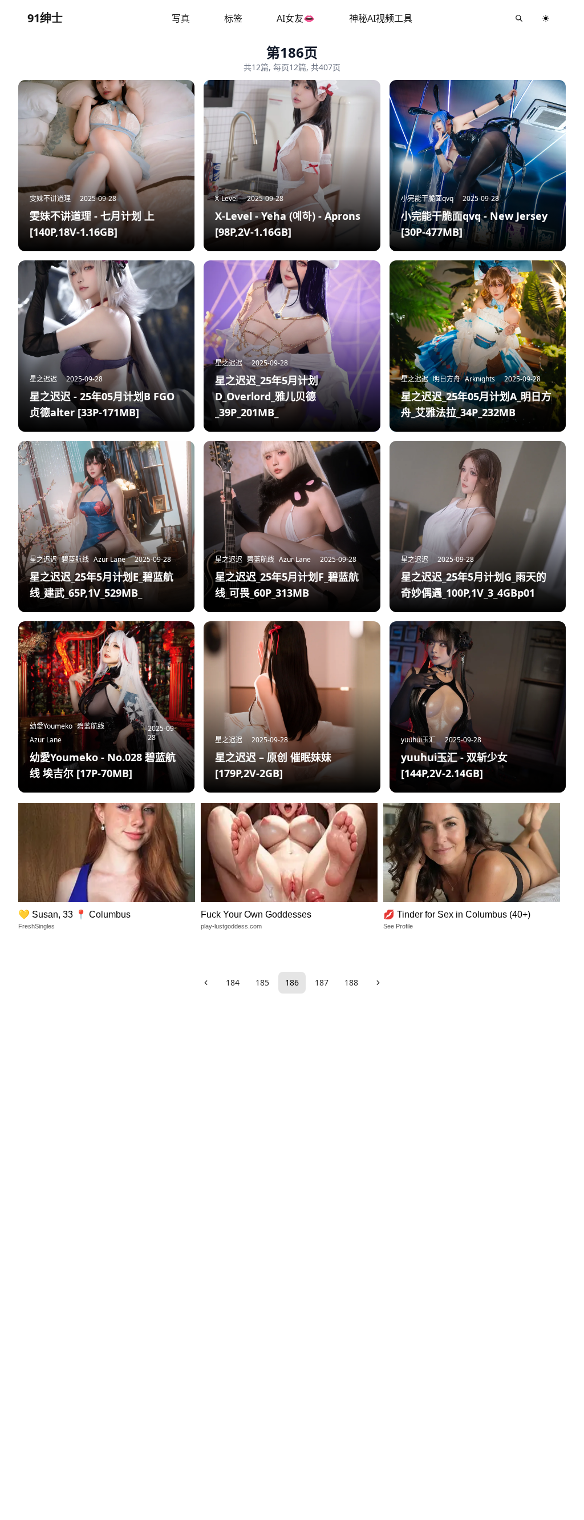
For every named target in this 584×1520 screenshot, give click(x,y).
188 (351, 982)
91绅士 (45, 18)
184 (233, 982)
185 (262, 982)
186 (292, 982)
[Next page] (378, 983)
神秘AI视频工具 (380, 18)
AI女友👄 (296, 18)
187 (321, 982)
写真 (181, 18)
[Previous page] (206, 983)
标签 (233, 18)
